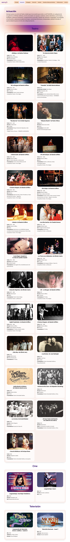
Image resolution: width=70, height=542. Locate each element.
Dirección (34, 2)
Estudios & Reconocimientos (49, 2)
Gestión (39, 2)
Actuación (22, 2)
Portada (16, 2)
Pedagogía (28, 2)
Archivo (66, 2)
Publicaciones (60, 2)
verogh (4, 2)
